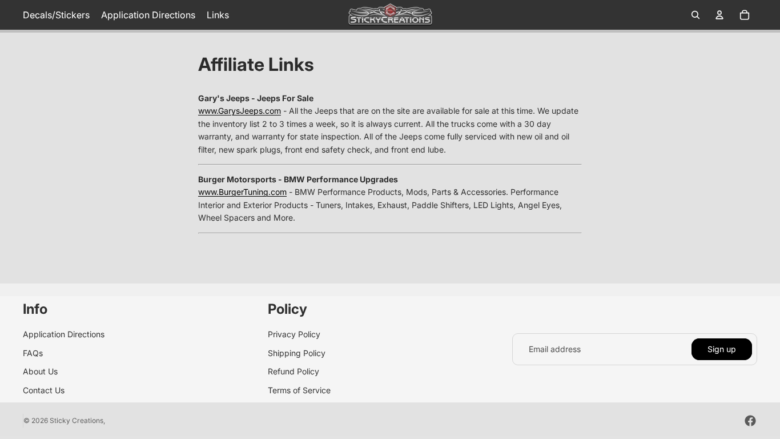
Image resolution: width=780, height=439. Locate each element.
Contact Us (44, 390)
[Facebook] (750, 421)
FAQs (33, 353)
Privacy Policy (294, 334)
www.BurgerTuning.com (242, 192)
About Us (40, 371)
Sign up (721, 349)
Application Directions (63, 334)
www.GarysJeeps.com (239, 110)
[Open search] (695, 14)
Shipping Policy (296, 353)
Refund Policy (293, 371)
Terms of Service (299, 390)
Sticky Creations (76, 420)
